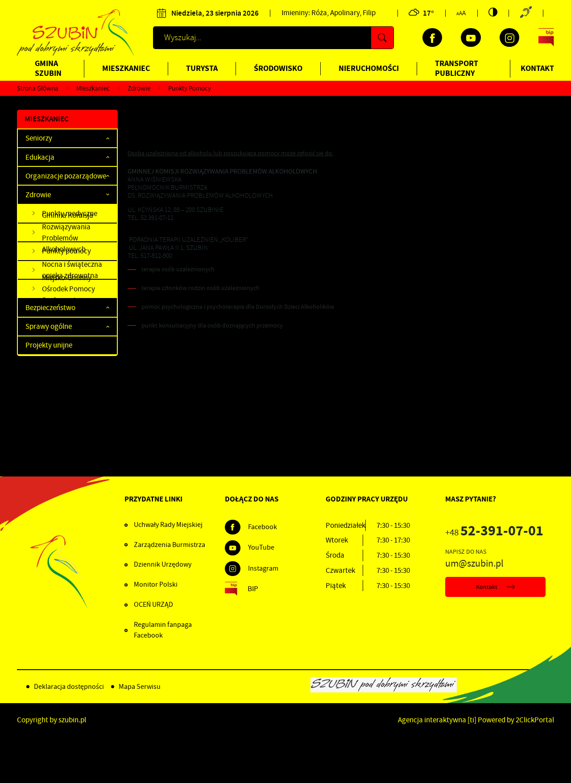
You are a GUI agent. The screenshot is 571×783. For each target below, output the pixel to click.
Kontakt (537, 68)
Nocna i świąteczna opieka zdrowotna (72, 270)
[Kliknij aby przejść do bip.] (546, 37)
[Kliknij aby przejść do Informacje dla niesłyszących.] (526, 13)
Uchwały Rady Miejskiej (168, 524)
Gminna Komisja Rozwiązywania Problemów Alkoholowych (67, 233)
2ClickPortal (535, 720)
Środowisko (278, 68)
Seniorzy (38, 138)
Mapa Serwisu (140, 686)
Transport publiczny (456, 68)
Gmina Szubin (48, 68)
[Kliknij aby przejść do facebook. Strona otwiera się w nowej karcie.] (432, 37)
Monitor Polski (156, 584)
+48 (494, 532)
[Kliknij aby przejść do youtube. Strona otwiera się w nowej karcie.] (470, 37)
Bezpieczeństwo (50, 307)
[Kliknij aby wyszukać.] (382, 38)
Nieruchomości (369, 68)
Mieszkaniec (126, 68)
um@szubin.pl (474, 563)
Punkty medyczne (69, 213)
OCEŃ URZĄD (153, 604)
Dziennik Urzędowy (162, 564)
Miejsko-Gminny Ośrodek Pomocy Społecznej (68, 289)
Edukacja (39, 157)
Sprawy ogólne (48, 326)
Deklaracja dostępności (69, 686)
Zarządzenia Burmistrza (169, 544)
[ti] (472, 720)
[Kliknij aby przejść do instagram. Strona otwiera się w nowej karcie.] (509, 37)
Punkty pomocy (66, 251)
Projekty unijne (48, 345)
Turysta (202, 68)
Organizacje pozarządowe (65, 176)
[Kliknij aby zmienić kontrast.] (492, 12)
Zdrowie (38, 194)
